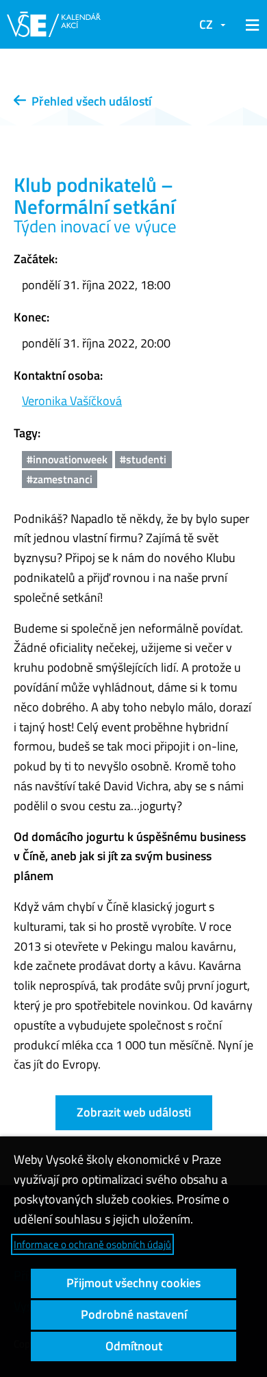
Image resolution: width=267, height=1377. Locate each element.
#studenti (143, 459)
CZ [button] (206, 24)
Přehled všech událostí (88, 101)
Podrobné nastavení (134, 1314)
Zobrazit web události (134, 1112)
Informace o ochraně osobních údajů (92, 1244)
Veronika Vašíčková (72, 400)
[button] (250, 25)
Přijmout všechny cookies (133, 1283)
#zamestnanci (59, 479)
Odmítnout (133, 1346)
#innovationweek (67, 459)
